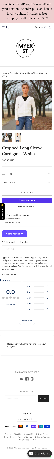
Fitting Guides (23, 440)
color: (4, 182)
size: (4, 174)
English (25, 413)
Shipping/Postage (42, 437)
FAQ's (34, 440)
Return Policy (9, 437)
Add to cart (27, 193)
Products (14, 73)
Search (8, 434)
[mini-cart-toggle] (50, 27)
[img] (11, 298)
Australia (25, 419)
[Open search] (7, 27)
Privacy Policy (42, 434)
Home (4, 73)
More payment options (27, 206)
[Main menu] (3, 27)
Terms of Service (25, 437)
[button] (38, 286)
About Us (17, 434)
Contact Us (28, 434)
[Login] (44, 27)
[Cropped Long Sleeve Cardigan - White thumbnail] (7, 137)
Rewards (39, 27)
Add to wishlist (13, 234)
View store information (12, 222)
